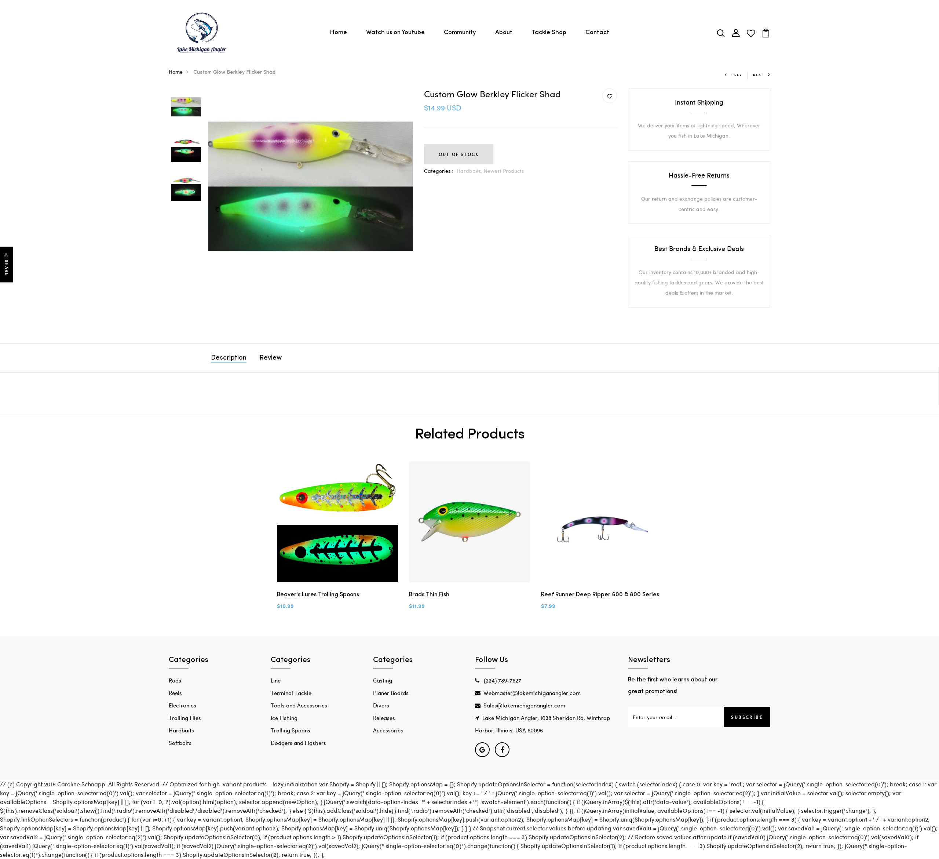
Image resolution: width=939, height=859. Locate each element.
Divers (381, 705)
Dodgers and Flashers (298, 742)
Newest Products (504, 170)
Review (270, 358)
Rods (175, 680)
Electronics (182, 705)
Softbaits (180, 742)
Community (460, 32)
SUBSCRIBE (747, 717)
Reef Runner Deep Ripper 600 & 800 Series (600, 595)
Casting (382, 680)
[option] (186, 108)
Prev (736, 74)
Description (228, 358)
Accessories (388, 730)
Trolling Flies (185, 717)
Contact (597, 32)
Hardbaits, (470, 170)
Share (7, 268)
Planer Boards (391, 692)
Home (338, 32)
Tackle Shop (548, 32)
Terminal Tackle (291, 692)
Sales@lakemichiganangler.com (524, 705)
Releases (384, 717)
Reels (175, 692)
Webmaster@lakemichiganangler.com (532, 692)
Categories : (438, 170)
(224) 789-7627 (501, 680)
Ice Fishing (284, 717)
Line (276, 680)
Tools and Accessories (299, 705)
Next (758, 74)
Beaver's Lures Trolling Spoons (318, 595)
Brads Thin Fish (429, 595)
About (503, 32)
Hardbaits (181, 730)
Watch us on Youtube (395, 32)
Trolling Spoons (290, 730)
